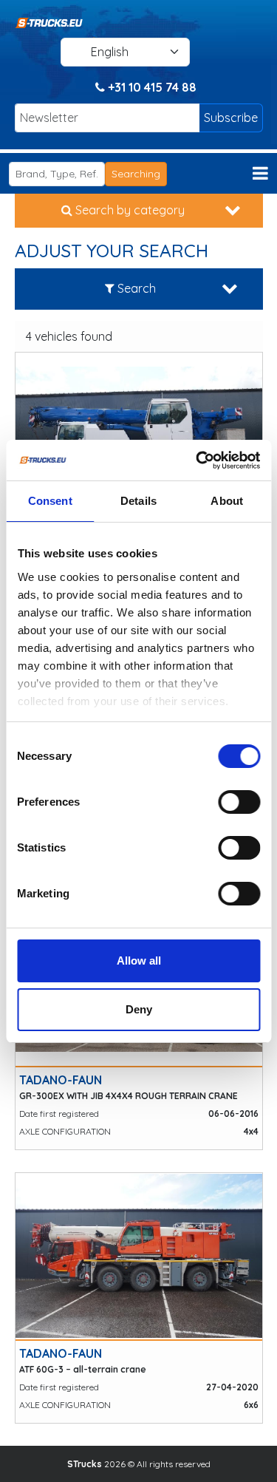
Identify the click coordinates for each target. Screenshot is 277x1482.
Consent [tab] (50, 500)
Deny (139, 1009)
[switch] (239, 802)
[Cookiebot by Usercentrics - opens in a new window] (197, 460)
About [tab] (227, 500)
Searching (136, 173)
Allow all (139, 960)
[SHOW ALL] (139, 436)
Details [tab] (138, 500)
